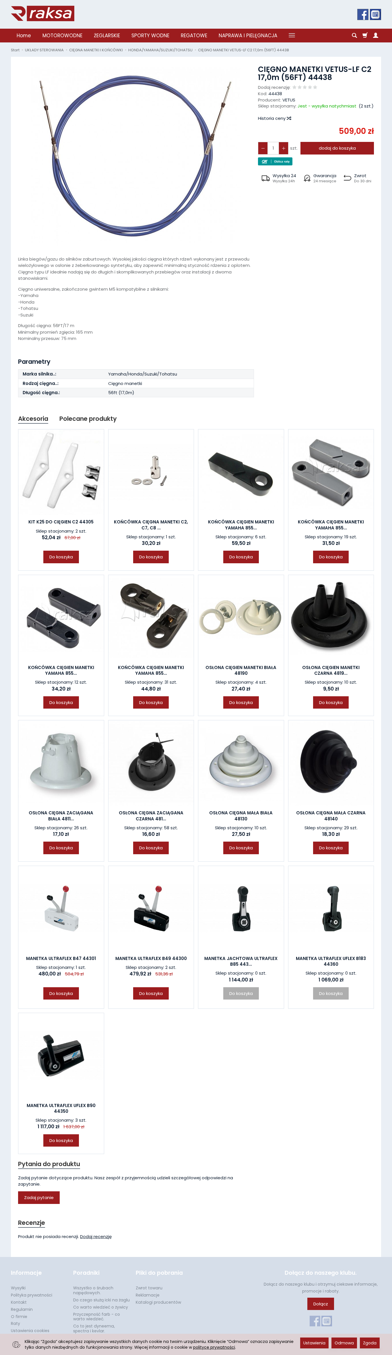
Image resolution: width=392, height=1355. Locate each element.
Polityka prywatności (31, 1295)
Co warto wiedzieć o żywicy (100, 1307)
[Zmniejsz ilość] (283, 148)
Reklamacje (148, 1295)
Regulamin (22, 1309)
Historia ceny (272, 118)
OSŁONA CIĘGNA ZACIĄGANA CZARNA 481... (151, 816)
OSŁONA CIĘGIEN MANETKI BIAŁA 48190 (240, 670)
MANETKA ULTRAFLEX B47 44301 (61, 958)
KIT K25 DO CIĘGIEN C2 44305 (61, 522)
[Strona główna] (42, 13)
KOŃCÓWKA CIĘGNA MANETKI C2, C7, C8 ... (151, 525)
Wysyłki (18, 1288)
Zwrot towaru (149, 1288)
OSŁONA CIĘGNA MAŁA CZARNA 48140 (331, 816)
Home (24, 35)
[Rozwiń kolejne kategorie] (292, 35)
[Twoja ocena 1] (294, 88)
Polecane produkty (88, 418)
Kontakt (19, 1302)
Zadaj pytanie (39, 1197)
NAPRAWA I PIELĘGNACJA (248, 35)
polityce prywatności (214, 1347)
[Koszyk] (365, 35)
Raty (15, 1323)
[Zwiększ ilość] (263, 148)
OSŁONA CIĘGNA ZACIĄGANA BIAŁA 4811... (61, 816)
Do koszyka (61, 557)
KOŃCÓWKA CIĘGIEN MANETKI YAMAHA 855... (241, 525)
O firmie (19, 1316)
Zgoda (370, 1343)
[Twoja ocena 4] (310, 88)
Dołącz (320, 1304)
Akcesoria (33, 418)
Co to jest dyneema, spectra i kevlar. (94, 1328)
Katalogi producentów (158, 1302)
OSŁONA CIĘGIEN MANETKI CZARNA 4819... (331, 670)
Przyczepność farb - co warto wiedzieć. (96, 1316)
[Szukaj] (354, 35)
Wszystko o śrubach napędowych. (93, 1290)
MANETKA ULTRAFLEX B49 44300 (151, 958)
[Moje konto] (375, 35)
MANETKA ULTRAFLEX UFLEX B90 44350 (61, 1108)
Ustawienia (314, 1343)
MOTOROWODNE (62, 35)
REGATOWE (194, 35)
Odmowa (344, 1343)
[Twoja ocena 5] (315, 88)
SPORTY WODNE (150, 35)
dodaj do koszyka (337, 148)
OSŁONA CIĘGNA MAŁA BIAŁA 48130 (241, 816)
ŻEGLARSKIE (107, 35)
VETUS (288, 100)
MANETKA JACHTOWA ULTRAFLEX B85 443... (240, 961)
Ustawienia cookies (30, 1331)
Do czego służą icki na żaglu (101, 1300)
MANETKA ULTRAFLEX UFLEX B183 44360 (331, 961)
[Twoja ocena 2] (299, 88)
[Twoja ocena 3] (304, 88)
